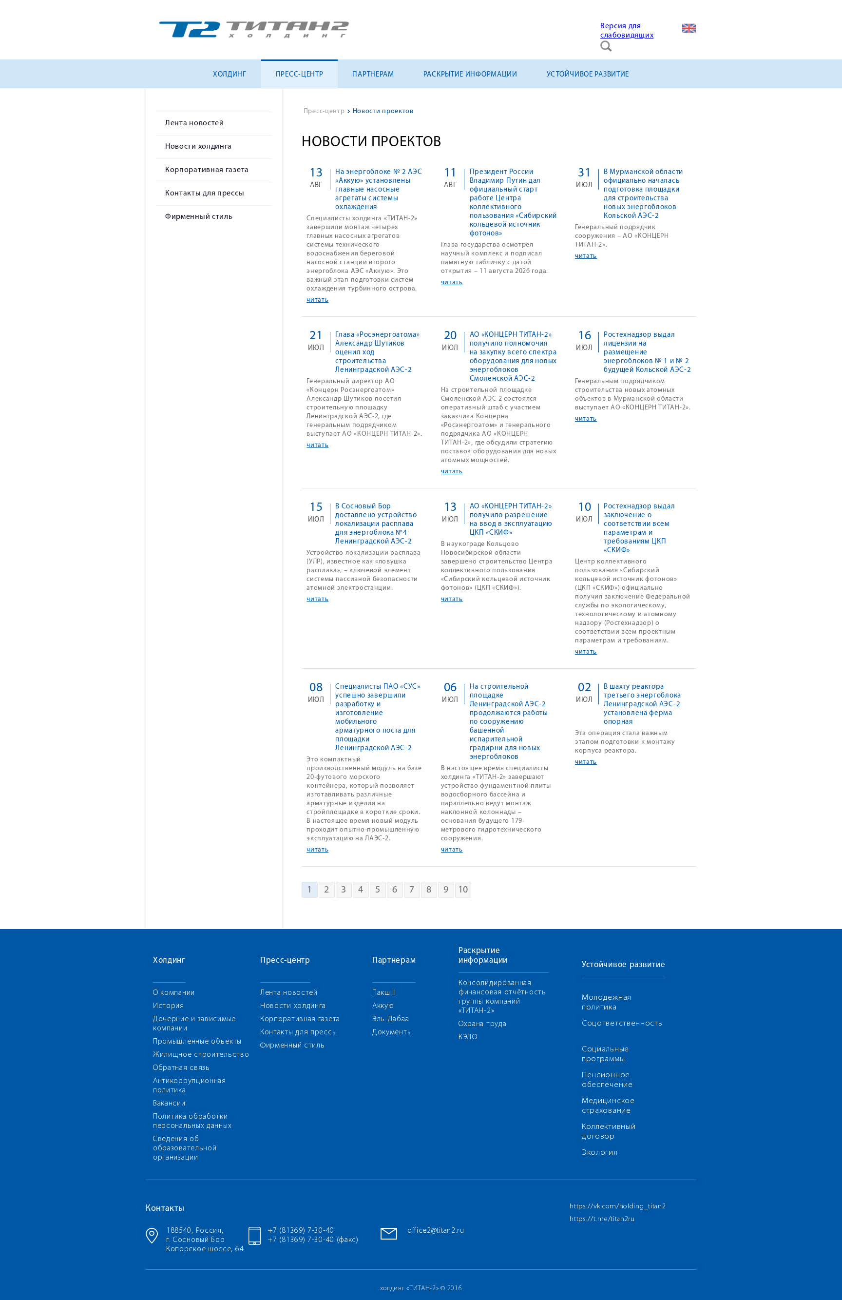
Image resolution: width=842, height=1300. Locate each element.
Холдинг (230, 74)
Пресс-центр (300, 74)
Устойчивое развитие (588, 74)
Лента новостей (194, 123)
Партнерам (373, 74)
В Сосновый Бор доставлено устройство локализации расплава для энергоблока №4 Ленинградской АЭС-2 (376, 524)
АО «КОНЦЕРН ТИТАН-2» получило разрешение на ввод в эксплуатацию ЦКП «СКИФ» (511, 520)
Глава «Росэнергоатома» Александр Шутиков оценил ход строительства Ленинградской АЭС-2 (377, 352)
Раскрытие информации (470, 74)
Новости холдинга (198, 147)
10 (463, 890)
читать (317, 300)
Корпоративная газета (207, 170)
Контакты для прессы (204, 193)
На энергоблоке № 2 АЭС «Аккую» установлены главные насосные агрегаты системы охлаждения (378, 190)
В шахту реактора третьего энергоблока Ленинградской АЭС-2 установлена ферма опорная (642, 704)
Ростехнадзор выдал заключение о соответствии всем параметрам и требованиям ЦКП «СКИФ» (639, 528)
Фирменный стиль (199, 217)
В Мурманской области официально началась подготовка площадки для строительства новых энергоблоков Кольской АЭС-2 (643, 194)
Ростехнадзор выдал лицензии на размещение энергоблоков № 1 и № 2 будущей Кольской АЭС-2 (647, 352)
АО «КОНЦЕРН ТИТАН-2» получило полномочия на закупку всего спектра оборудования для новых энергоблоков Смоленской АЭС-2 (513, 357)
